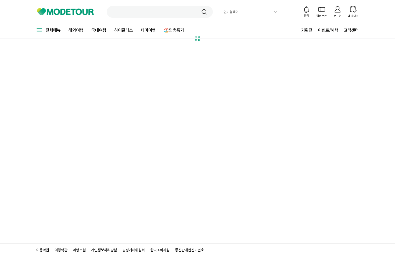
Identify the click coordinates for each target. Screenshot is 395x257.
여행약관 (61, 250)
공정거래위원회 (133, 250)
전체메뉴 (53, 30)
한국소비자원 (160, 250)
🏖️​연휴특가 (174, 30)
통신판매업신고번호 (189, 250)
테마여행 (148, 30)
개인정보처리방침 (104, 250)
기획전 (307, 30)
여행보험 (79, 250)
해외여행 (76, 30)
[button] (204, 12)
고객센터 (351, 30)
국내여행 (98, 30)
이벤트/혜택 (328, 30)
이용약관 (42, 250)
